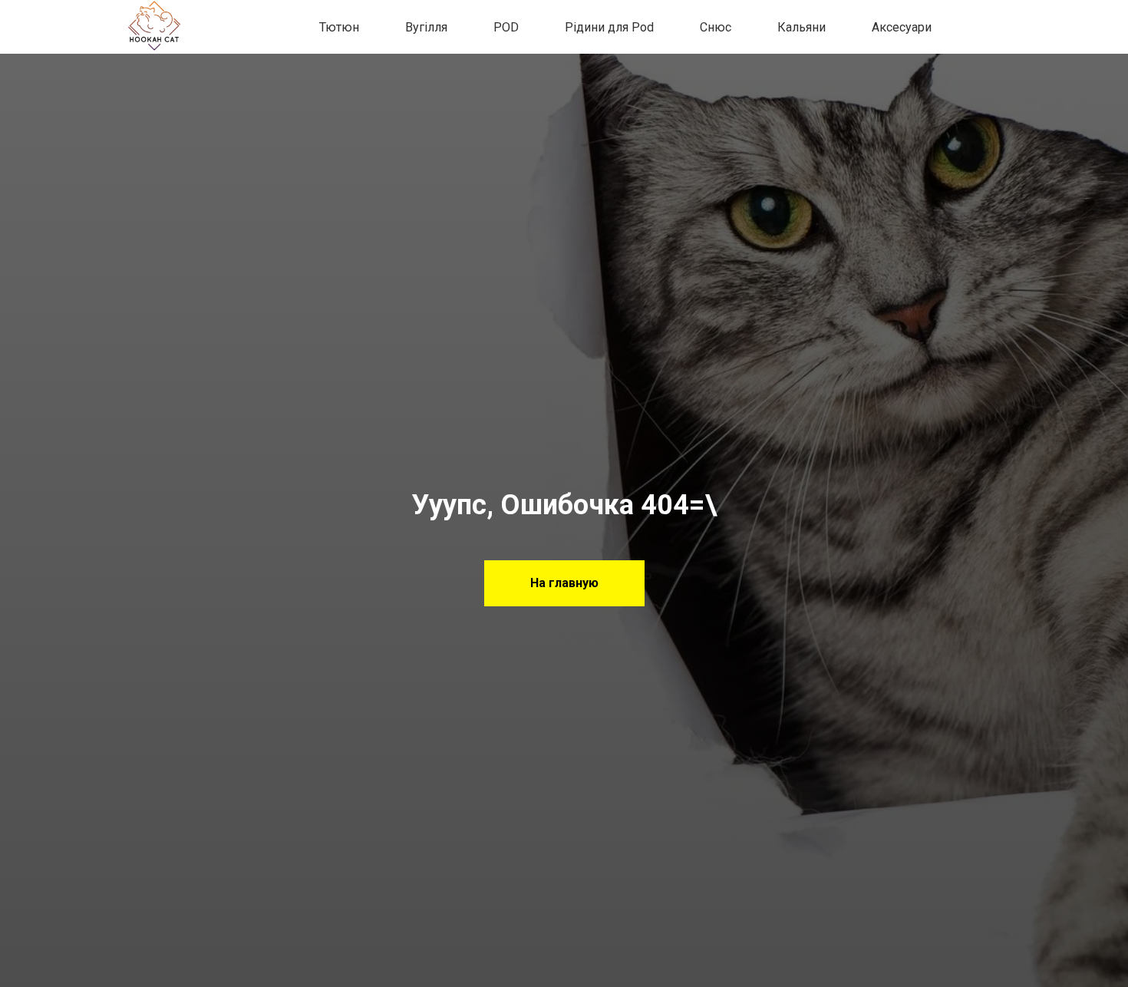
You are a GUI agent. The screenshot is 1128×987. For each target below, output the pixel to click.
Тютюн (339, 27)
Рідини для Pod (609, 27)
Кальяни (801, 27)
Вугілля (426, 27)
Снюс (715, 27)
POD (506, 27)
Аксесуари (902, 27)
